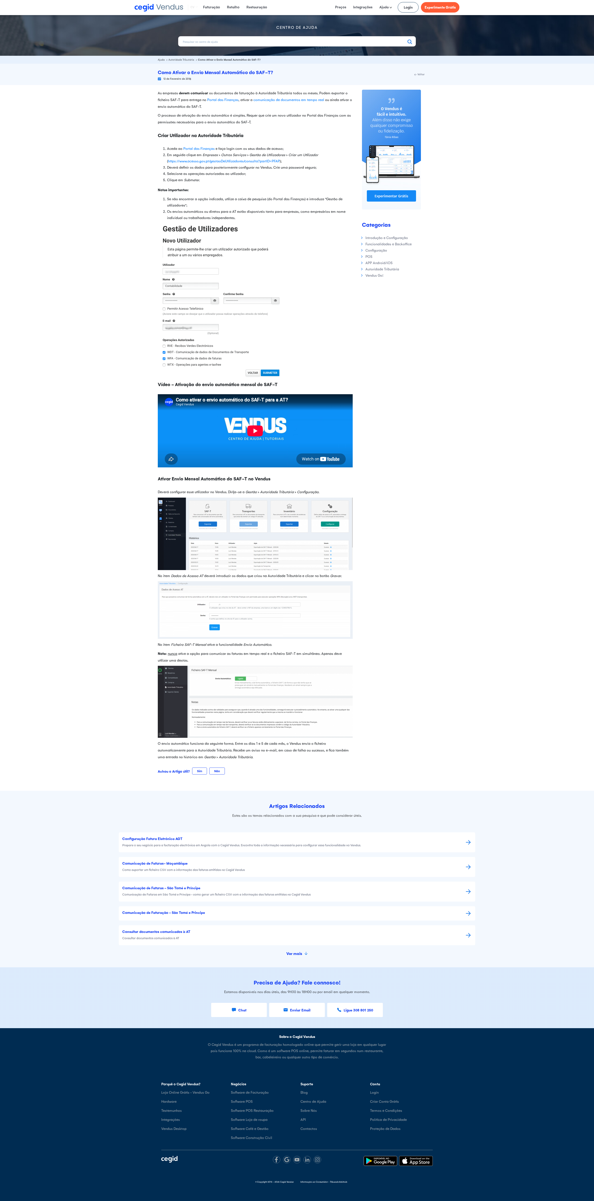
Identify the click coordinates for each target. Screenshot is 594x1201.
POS (368, 256)
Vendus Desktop (174, 1128)
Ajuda (384, 7)
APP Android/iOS (379, 262)
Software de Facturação (250, 1092)
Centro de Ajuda (313, 1101)
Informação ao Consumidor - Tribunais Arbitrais (323, 1181)
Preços (340, 7)
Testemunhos (171, 1110)
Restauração (256, 7)
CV (192, 7)
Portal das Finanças (223, 99)
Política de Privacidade (388, 1119)
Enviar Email (300, 1010)
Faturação (211, 7)
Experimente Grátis (440, 7)
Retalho (233, 7)
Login (408, 7)
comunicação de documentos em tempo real (288, 99)
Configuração (376, 250)
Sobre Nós (308, 1110)
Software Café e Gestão (249, 1128)
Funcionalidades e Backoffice (388, 244)
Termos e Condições (386, 1110)
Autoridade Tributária (181, 59)
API (303, 1119)
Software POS (242, 1101)
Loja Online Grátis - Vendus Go (185, 1092)
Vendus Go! (374, 275)
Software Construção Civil (251, 1137)
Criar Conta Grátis (384, 1101)
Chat (242, 1010)
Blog (304, 1092)
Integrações (362, 7)
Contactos (308, 1128)
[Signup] (391, 149)
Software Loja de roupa (249, 1119)
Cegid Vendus (287, 1181)
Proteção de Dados (385, 1128)
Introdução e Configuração (386, 237)
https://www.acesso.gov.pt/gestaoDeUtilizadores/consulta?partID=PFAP (224, 161)
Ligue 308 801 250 (358, 1010)
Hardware (169, 1101)
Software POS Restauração (252, 1110)
